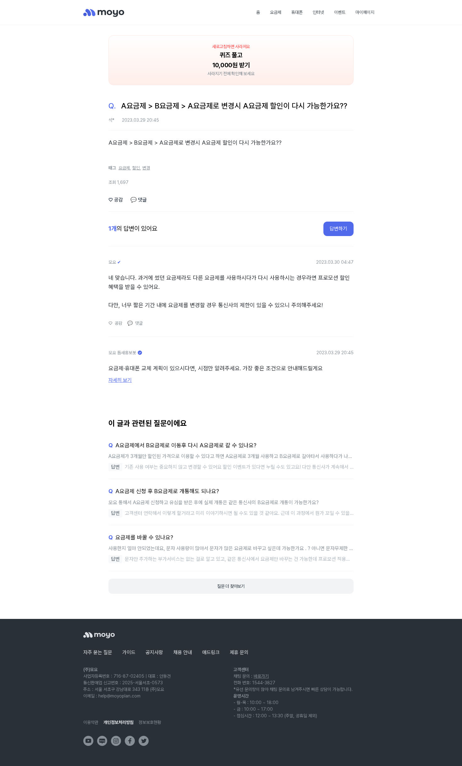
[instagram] (116, 741)
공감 (115, 200)
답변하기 (338, 229)
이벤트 (339, 12)
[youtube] (88, 741)
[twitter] (144, 741)
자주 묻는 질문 (97, 652)
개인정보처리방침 (118, 722)
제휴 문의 (239, 652)
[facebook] (130, 741)
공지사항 (154, 652)
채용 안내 (182, 652)
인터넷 (318, 12)
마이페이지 (364, 12)
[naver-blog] (102, 741)
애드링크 (211, 652)
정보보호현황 (150, 722)
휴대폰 (297, 12)
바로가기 (261, 676)
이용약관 (90, 722)
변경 (146, 167)
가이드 (128, 652)
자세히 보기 (120, 380)
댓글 (138, 200)
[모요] (99, 635)
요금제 (275, 12)
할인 (136, 167)
